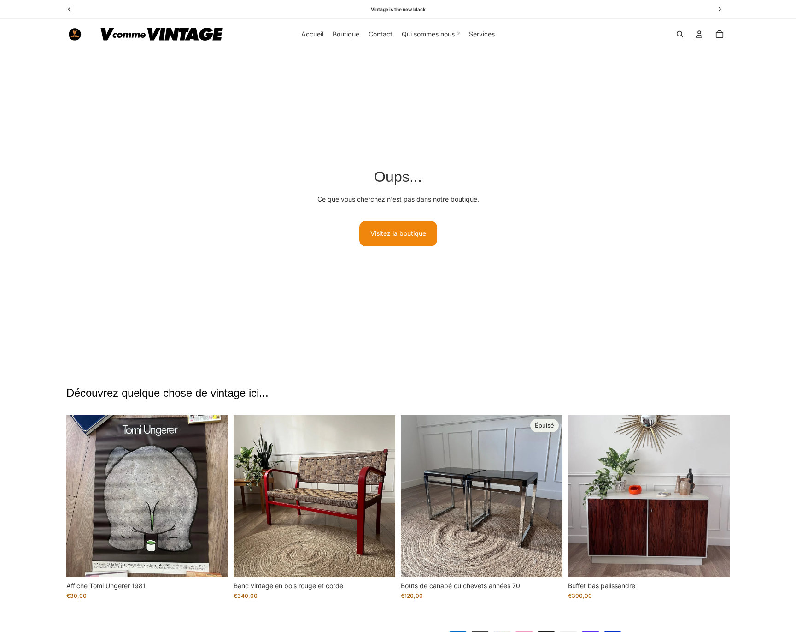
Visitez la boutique (398, 233)
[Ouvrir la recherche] (680, 34)
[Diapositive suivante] (214, 496)
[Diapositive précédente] (80, 496)
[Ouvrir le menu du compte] (699, 34)
